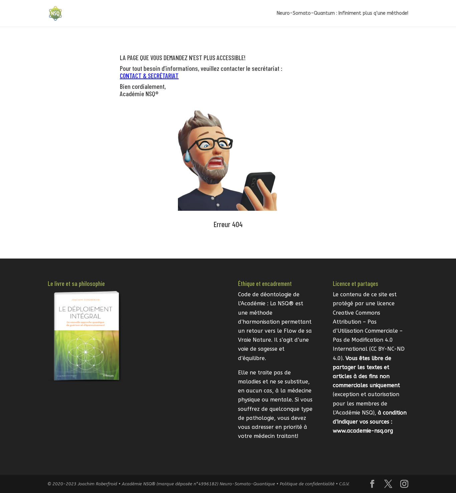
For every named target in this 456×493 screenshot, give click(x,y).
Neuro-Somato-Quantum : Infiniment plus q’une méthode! (342, 13)
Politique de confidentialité (307, 483)
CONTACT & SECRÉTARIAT (149, 75)
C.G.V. (344, 483)
